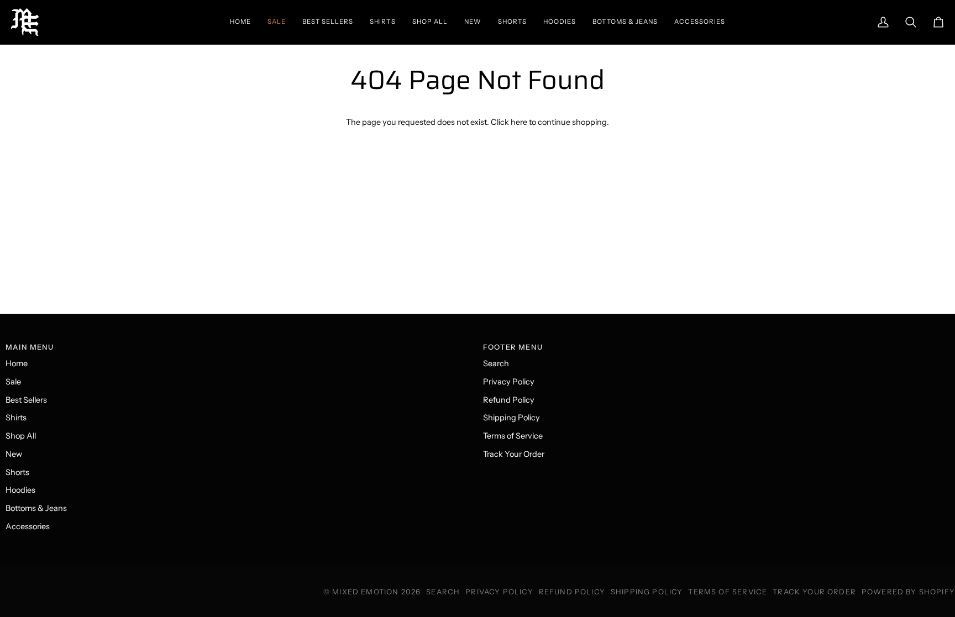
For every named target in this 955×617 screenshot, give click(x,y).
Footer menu (513, 346)
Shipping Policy (511, 418)
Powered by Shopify (908, 591)
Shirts (16, 418)
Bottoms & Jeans (36, 508)
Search (496, 363)
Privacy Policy (508, 382)
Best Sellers (26, 400)
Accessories (28, 526)
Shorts (17, 472)
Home (17, 363)
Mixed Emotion (365, 591)
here (519, 122)
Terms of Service (513, 436)
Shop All (21, 436)
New (14, 454)
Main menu (30, 346)
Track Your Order (513, 454)
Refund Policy (508, 400)
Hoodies (20, 490)
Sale (13, 382)
